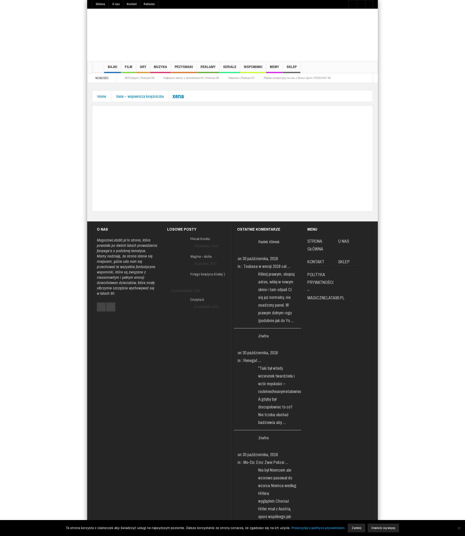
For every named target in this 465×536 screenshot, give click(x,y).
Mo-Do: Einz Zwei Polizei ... (265, 462)
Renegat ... (252, 360)
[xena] (169, 153)
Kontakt (132, 4)
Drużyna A (197, 299)
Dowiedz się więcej (383, 528)
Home (101, 96)
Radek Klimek (268, 241)
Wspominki (253, 66)
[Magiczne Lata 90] (128, 35)
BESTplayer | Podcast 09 (139, 77)
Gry (143, 66)
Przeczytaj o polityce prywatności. (318, 528)
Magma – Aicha (201, 256)
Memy (274, 66)
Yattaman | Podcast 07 (241, 77)
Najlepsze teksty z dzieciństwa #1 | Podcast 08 (191, 77)
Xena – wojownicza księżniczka (140, 96)
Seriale (229, 66)
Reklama (149, 4)
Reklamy (208, 66)
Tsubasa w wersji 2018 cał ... (266, 266)
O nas (116, 4)
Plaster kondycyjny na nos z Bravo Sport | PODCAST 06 (297, 77)
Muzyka (160, 66)
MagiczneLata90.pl (111, 240)
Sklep (292, 66)
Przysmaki (184, 66)
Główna (100, 4)
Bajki (112, 66)
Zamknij (356, 528)
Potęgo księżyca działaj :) (207, 274)
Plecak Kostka (200, 239)
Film (128, 66)
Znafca (263, 336)
